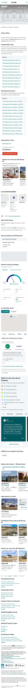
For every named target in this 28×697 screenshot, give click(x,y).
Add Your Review (14, 444)
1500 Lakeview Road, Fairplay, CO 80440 (12, 107)
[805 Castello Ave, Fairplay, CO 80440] (9, 476)
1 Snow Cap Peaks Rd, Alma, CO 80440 (12, 101)
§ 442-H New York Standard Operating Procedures (10, 656)
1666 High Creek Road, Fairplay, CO (11, 80)
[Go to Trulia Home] (14, 2)
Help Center (4, 687)
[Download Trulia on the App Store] (9, 665)
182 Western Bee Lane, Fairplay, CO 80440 (13, 125)
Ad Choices (20, 672)
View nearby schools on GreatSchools (13, 366)
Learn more (5, 372)
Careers (2, 671)
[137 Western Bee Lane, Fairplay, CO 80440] (9, 556)
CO (6, 576)
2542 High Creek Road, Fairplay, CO (11, 83)
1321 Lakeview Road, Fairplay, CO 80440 (12, 104)
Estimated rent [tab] (6, 143)
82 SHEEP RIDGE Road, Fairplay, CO (11, 78)
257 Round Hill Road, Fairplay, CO (10, 69)
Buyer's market (14, 283)
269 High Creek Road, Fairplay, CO (11, 86)
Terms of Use (19, 671)
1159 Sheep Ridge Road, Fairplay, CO (11, 60)
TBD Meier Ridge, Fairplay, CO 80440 (11, 130)
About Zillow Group (11, 670)
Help (10, 672)
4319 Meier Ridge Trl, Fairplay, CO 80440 (12, 113)
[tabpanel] (14, 166)
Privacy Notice (14, 672)
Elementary (12, 334)
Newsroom (7, 671)
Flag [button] (22, 438)
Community (10, 414)
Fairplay (10, 576)
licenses (15, 652)
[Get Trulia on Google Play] (20, 665)
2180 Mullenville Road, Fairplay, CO (11, 72)
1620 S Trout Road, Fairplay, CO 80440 (12, 119)
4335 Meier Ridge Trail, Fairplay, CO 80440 (13, 122)
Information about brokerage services (10, 658)
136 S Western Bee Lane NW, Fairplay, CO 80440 (15, 128)
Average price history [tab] (15, 269)
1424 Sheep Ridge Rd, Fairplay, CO (11, 66)
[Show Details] (25, 60)
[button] (27, 2)
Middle (19, 334)
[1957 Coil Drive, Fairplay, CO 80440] (9, 530)
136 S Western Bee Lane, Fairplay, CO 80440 (13, 133)
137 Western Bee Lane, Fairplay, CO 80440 (13, 116)
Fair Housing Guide (19, 670)
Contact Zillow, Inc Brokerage (7, 661)
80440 (14, 227)
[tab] (5, 311)
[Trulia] (2, 665)
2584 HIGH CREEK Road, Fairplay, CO (12, 75)
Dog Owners (19, 414)
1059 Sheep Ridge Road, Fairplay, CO (11, 63)
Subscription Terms (4, 672)
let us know (16, 682)
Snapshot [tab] (5, 269)
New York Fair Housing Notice (6, 657)
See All (4, 407)
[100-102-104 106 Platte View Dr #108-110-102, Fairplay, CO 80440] (9, 504)
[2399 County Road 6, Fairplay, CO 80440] (11, 172)
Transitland (19, 645)
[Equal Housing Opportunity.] (17, 686)
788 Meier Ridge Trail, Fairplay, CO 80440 (13, 110)
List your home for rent (10, 153)
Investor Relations (13, 671)
